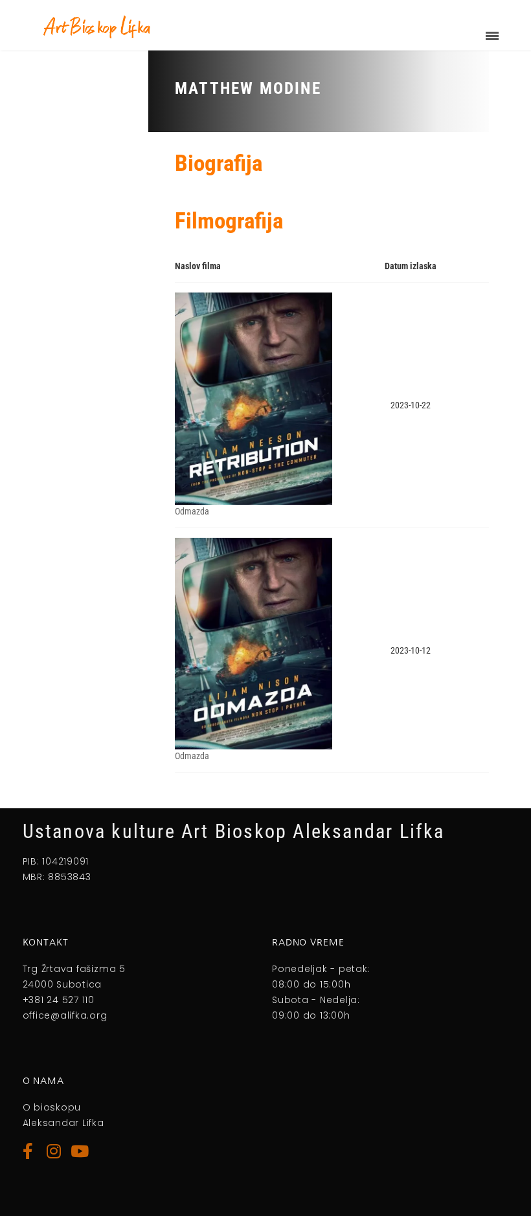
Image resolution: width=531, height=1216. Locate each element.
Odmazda (192, 511)
